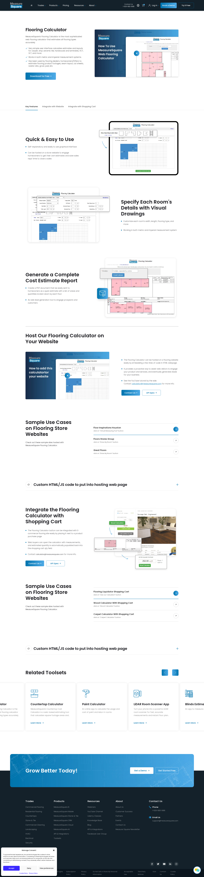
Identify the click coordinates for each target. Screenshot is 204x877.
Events (118, 820)
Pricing (66, 5)
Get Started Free (166, 770)
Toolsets (57, 838)
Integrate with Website (53, 106)
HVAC (28, 834)
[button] (54, 850)
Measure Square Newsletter (128, 829)
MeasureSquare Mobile (64, 811)
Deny (29, 868)
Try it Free (186, 5)
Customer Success (124, 811)
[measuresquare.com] (16, 5)
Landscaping (31, 829)
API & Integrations (61, 834)
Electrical (29, 838)
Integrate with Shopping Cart (82, 106)
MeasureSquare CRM (63, 820)
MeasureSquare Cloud (63, 825)
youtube (164, 864)
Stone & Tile (31, 820)
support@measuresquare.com (165, 821)
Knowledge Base (94, 820)
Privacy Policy (33, 873)
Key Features (32, 106)
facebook (152, 864)
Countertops (31, 816)
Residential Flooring (34, 811)
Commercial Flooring (35, 807)
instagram (176, 864)
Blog (89, 825)
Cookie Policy (23, 873)
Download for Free (39, 76)
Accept (11, 868)
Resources (79, 5)
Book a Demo (168, 5)
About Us (119, 807)
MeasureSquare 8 (61, 807)
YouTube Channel (95, 811)
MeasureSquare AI (62, 829)
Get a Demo (140, 770)
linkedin (170, 864)
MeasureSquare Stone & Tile (66, 816)
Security (29, 842)
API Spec (150, 392)
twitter (158, 864)
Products (53, 5)
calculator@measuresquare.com (146, 383)
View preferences (47, 868)
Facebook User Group (97, 834)
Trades (41, 5)
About (91, 5)
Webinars (91, 807)
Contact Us (128, 4)
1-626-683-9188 (128, 6)
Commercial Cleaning (35, 825)
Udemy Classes (94, 816)
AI (31, 5)
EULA (154, 872)
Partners (119, 816)
